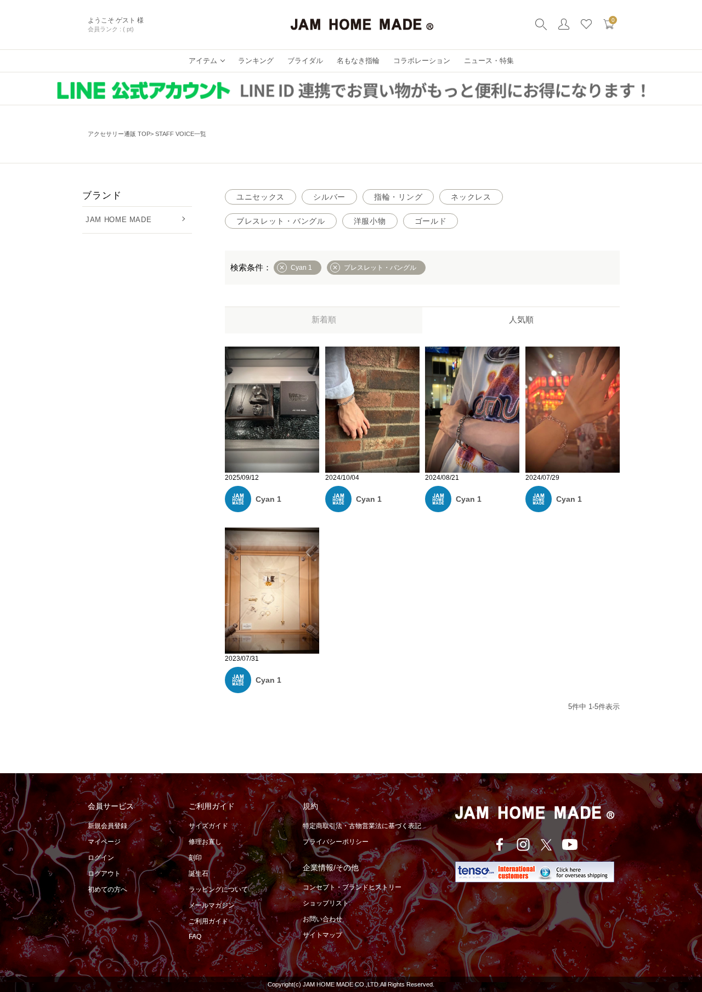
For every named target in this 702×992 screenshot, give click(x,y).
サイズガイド (208, 826)
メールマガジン (212, 905)
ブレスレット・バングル (280, 221)
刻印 (195, 857)
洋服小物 (370, 221)
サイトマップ (322, 935)
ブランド (101, 195)
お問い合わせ (322, 919)
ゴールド (431, 221)
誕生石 (198, 873)
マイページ (104, 842)
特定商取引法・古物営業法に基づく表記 (362, 826)
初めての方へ (107, 889)
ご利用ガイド (208, 921)
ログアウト (104, 873)
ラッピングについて (218, 889)
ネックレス (471, 196)
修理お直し (205, 842)
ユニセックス (260, 196)
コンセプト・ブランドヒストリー (352, 887)
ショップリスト (326, 903)
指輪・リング (398, 196)
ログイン (101, 857)
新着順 (324, 319)
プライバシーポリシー (336, 842)
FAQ (195, 936)
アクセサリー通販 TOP (119, 134)
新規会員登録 (107, 826)
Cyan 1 (268, 499)
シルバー (329, 196)
